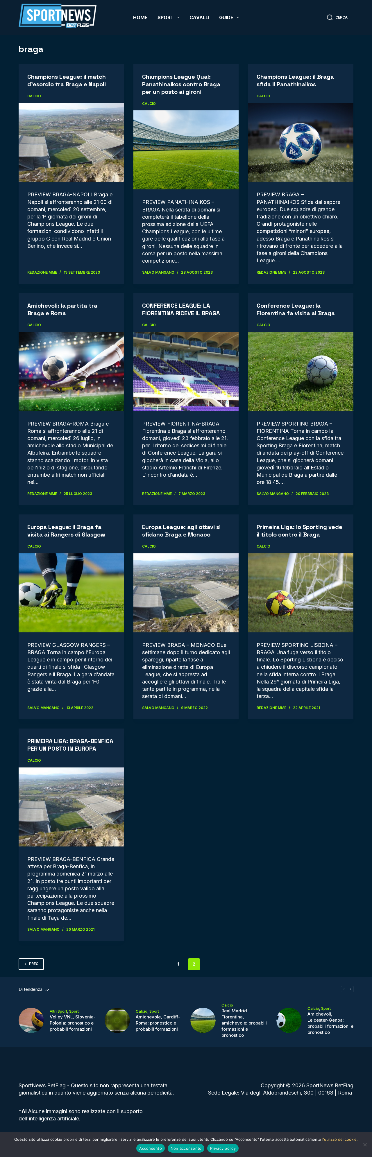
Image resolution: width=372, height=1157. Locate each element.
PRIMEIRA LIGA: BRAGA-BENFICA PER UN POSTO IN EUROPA (70, 744)
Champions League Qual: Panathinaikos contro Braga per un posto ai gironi (181, 84)
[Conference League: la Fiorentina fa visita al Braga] (300, 371)
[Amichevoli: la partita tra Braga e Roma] (71, 371)
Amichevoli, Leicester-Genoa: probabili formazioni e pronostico (330, 1023)
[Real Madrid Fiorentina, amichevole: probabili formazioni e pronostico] (203, 1020)
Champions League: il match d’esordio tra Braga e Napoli (66, 80)
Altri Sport (58, 1011)
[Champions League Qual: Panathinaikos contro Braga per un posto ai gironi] (186, 149)
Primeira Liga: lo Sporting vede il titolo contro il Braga (299, 530)
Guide (226, 17)
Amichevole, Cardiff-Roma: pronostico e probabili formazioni (158, 1023)
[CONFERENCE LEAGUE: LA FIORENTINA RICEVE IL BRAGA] (186, 371)
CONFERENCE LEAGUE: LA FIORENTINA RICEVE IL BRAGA (181, 309)
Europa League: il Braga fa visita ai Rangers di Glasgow (66, 530)
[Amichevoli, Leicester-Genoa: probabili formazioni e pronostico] (289, 1020)
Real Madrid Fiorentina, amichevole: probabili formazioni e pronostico (244, 1023)
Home (140, 17)
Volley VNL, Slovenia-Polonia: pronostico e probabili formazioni (73, 1023)
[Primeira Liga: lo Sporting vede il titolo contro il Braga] (300, 592)
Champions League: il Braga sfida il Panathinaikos (295, 80)
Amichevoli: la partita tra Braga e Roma (62, 309)
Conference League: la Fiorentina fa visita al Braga (296, 309)
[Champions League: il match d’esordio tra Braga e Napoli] (71, 142)
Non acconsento (186, 1148)
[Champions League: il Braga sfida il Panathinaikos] (300, 142)
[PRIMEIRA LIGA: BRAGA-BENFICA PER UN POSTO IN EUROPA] (71, 806)
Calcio (34, 96)
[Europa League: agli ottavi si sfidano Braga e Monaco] (186, 592)
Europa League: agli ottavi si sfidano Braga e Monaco (181, 530)
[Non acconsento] (365, 1144)
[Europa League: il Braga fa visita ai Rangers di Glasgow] (71, 592)
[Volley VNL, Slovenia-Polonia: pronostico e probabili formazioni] (31, 1020)
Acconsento (150, 1148)
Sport (166, 17)
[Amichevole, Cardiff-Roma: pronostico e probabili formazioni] (117, 1020)
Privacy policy (223, 1148)
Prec (33, 964)
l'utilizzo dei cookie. (340, 1139)
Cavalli (199, 17)
